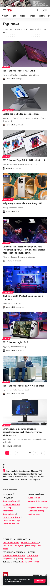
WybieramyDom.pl (11, 504)
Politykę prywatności (14, 581)
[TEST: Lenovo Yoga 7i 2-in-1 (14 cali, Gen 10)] (25, 143)
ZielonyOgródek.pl (11, 517)
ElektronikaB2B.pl (11, 542)
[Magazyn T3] (9, 10)
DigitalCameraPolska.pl (14, 555)
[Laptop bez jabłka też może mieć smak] (25, 97)
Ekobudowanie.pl (11, 524)
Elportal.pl (31, 545)
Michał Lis (9, 168)
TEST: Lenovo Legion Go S (15, 342)
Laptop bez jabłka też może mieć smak (21, 113)
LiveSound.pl (34, 514)
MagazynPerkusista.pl (38, 507)
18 (35, 453)
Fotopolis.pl (32, 555)
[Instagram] (45, 575)
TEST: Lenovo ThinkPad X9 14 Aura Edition (23, 385)
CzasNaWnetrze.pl (11, 520)
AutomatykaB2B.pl (30, 542)
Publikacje (8, 110)
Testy (6, 67)
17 (30, 453)
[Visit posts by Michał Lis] (4, 168)
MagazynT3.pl (9, 558)
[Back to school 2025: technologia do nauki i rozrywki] (25, 279)
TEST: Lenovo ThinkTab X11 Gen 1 (19, 70)
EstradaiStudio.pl (37, 511)
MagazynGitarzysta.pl (38, 501)
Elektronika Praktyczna (13, 545)
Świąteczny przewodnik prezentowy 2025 (22, 203)
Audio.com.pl (34, 498)
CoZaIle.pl (7, 507)
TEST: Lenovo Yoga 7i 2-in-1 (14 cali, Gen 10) (24, 160)
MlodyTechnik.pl (25, 558)
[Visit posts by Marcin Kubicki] (4, 79)
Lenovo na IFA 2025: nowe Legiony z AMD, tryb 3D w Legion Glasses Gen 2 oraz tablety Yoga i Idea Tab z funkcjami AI (24, 249)
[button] (40, 581)
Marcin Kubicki (10, 79)
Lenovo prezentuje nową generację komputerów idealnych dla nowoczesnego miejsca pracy (23, 431)
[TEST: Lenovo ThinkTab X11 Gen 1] (25, 54)
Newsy (6, 243)
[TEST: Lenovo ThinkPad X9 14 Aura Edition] (25, 369)
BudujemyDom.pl (11, 501)
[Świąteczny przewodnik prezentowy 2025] (25, 186)
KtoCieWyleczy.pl (30, 562)
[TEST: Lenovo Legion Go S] (25, 325)
